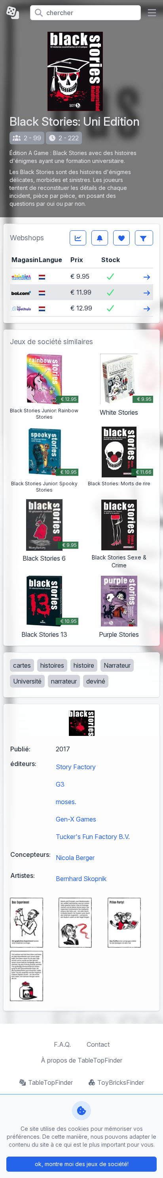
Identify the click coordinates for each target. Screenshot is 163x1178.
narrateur (64, 681)
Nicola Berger (75, 858)
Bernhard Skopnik (81, 879)
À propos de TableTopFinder (81, 1060)
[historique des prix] (78, 237)
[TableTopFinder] (15, 12)
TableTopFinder (50, 1082)
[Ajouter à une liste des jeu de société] (121, 237)
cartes (22, 665)
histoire (84, 665)
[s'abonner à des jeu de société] (99, 237)
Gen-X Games (76, 819)
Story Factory (76, 767)
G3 (60, 784)
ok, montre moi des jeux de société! (82, 1164)
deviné (95, 681)
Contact (98, 1044)
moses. (66, 802)
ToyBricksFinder (120, 1082)
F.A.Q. (62, 1044)
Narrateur (117, 665)
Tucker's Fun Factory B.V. (93, 837)
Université (27, 681)
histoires (52, 665)
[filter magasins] (144, 237)
